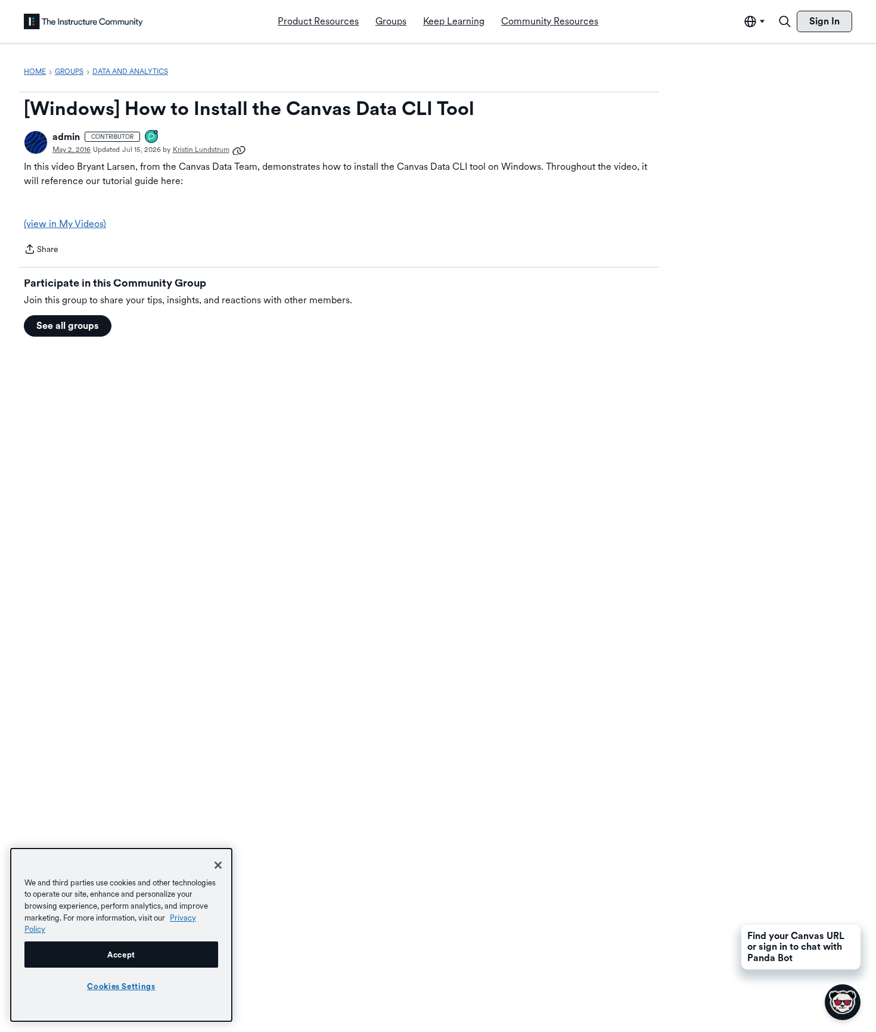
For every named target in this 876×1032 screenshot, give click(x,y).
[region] (121, 934)
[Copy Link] (239, 149)
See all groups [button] (67, 325)
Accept (121, 954)
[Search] (785, 21)
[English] (83, 21)
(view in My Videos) (65, 223)
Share (41, 250)
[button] (36, 142)
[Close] (218, 865)
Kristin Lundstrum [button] (201, 149)
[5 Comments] (152, 137)
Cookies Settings (121, 986)
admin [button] (66, 136)
